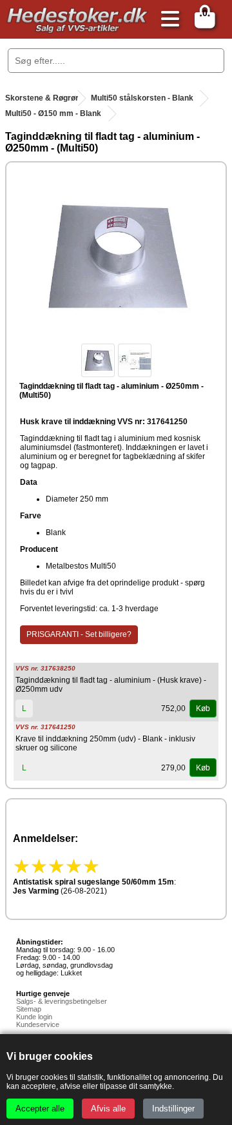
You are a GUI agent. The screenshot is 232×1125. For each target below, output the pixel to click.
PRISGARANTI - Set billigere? (78, 634)
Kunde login (34, 1017)
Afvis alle (108, 1108)
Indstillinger (173, 1108)
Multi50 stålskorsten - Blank (142, 98)
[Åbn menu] (167, 19)
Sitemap (28, 1009)
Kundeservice (37, 1024)
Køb (203, 708)
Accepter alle (39, 1108)
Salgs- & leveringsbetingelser (61, 1001)
